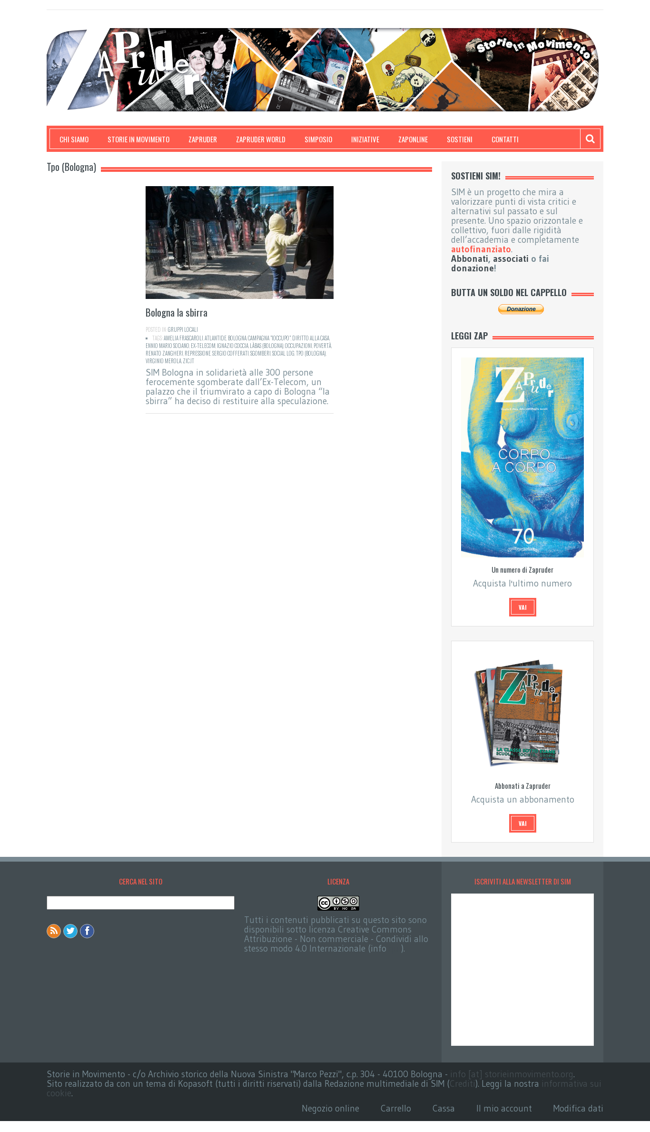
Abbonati (469, 258)
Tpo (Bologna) (311, 353)
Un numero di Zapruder (522, 569)
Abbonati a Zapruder (523, 785)
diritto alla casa (310, 338)
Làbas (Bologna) (267, 345)
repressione (198, 353)
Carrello (396, 1108)
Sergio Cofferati (230, 353)
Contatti (505, 139)
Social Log (283, 353)
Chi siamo (74, 139)
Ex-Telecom (203, 345)
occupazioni (298, 345)
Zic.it (188, 361)
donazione (472, 268)
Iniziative (365, 139)
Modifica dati (578, 1108)
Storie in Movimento (138, 139)
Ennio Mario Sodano (167, 345)
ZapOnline (413, 139)
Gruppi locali (183, 329)
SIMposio (318, 139)
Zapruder (202, 139)
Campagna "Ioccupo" (269, 338)
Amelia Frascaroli (183, 338)
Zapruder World (261, 139)
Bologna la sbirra (176, 312)
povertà (322, 345)
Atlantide (216, 338)
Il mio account (504, 1108)
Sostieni (460, 139)
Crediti (462, 1083)
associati (511, 258)
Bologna (237, 338)
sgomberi (260, 353)
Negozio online (330, 1108)
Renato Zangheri (164, 353)
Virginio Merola (163, 361)
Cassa (444, 1108)
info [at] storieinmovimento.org (511, 1074)
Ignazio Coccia (232, 345)
